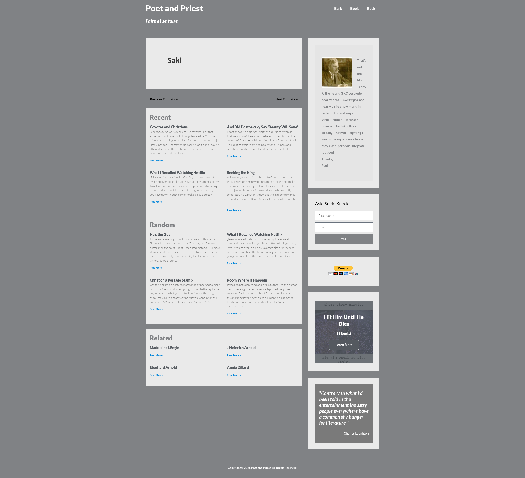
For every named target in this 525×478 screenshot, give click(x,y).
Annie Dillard (238, 367)
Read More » (156, 160)
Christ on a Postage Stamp (171, 280)
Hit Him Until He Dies (344, 320)
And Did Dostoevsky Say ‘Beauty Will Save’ (262, 127)
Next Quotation (288, 99)
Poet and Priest (174, 8)
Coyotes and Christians (169, 127)
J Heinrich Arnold (241, 347)
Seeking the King (241, 172)
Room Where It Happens (247, 280)
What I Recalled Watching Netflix (177, 172)
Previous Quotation (162, 99)
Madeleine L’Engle (164, 347)
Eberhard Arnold (163, 367)
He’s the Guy (160, 234)
